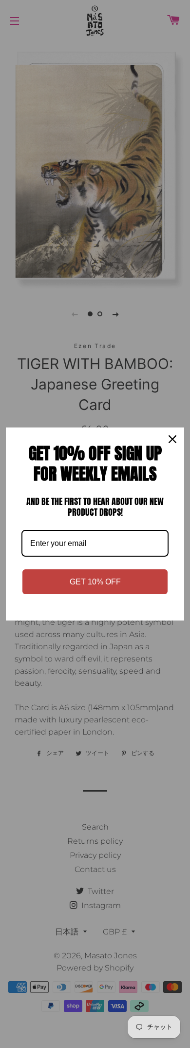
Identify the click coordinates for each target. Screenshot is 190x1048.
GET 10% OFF (95, 582)
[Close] (172, 439)
